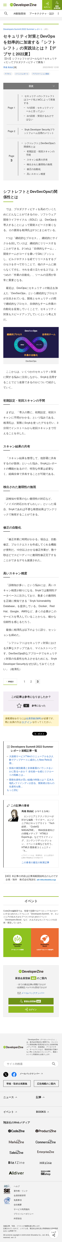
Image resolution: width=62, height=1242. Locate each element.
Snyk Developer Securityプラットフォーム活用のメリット (39, 131)
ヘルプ (17, 1186)
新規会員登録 (32, 1001)
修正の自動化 (34, 169)
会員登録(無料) (33, 718)
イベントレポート (21, 74)
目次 (31, 86)
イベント (8, 1112)
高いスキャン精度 (36, 173)
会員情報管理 (20, 1195)
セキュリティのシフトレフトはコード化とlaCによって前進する (39, 99)
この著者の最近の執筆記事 (35, 862)
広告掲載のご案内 (46, 1083)
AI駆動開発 (20, 13)
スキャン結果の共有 (37, 159)
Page (11, 107)
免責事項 (18, 1199)
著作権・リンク (21, 1190)
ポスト (41, 733)
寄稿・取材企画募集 (16, 1083)
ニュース (8, 1097)
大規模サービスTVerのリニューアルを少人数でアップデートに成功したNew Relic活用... (31, 760)
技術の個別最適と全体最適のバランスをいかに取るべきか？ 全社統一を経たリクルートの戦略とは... (31, 771)
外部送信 (18, 1218)
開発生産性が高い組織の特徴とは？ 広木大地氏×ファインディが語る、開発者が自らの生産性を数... (31, 783)
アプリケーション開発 (40, 74)
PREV (11, 681)
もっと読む (12, 789)
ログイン (26, 722)
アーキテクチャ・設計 (41, 13)
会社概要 (18, 1204)
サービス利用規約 (22, 1209)
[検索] (6, 13)
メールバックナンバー (32, 992)
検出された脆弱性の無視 (39, 164)
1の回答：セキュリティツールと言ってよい (40, 109)
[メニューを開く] (5, 5)
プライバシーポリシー (24, 1213)
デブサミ (8, 74)
